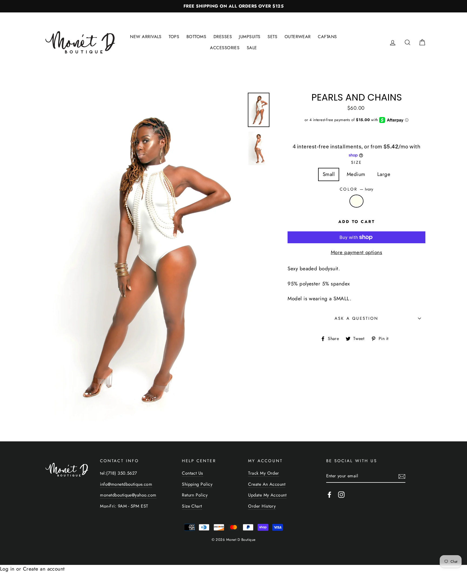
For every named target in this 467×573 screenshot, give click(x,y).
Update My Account (267, 495)
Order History (262, 506)
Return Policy (195, 495)
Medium (356, 174)
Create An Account (266, 484)
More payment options (356, 252)
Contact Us (192, 473)
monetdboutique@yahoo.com (128, 495)
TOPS (174, 37)
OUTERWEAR (298, 37)
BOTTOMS (196, 37)
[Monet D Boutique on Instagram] (341, 494)
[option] (233, 6)
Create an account (44, 568)
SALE (252, 48)
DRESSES (223, 37)
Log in (7, 568)
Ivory (356, 201)
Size (356, 162)
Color (356, 189)
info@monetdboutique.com (126, 484)
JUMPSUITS (249, 37)
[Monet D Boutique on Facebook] (329, 494)
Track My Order (263, 473)
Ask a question (357, 318)
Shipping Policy (197, 484)
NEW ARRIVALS (146, 37)
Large (383, 174)
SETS (272, 37)
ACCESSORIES (224, 48)
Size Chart (192, 506)
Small (329, 174)
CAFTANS (327, 37)
